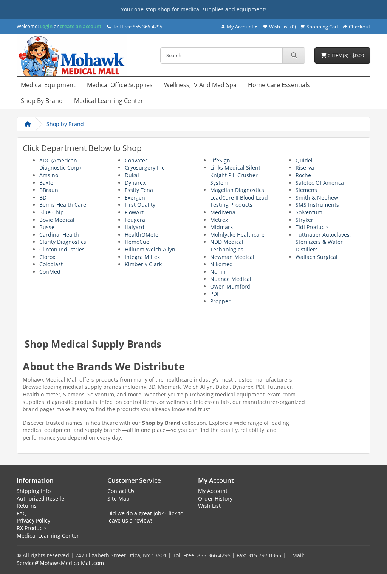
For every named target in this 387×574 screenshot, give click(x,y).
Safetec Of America (320, 182)
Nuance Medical (230, 278)
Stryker (304, 219)
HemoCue (137, 241)
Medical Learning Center (108, 101)
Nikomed (221, 264)
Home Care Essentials (279, 85)
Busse (46, 227)
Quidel (304, 160)
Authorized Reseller (42, 498)
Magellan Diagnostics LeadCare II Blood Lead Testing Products (239, 197)
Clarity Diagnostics (62, 241)
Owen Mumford (230, 286)
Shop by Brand (42, 101)
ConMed (49, 271)
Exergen (135, 197)
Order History (215, 498)
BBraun (48, 189)
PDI (214, 293)
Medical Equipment (48, 85)
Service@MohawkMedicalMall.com (60, 562)
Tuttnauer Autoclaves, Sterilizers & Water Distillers (323, 242)
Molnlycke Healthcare (237, 234)
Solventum (309, 212)
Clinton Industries (62, 249)
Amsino (48, 175)
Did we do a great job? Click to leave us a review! (145, 517)
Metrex (219, 219)
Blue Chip (51, 212)
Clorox (47, 256)
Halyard (134, 227)
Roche (303, 175)
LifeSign (220, 160)
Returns (27, 505)
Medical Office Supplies (120, 85)
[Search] (293, 55)
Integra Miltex (142, 256)
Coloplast (51, 264)
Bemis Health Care (62, 204)
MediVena (222, 212)
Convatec (136, 160)
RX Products (32, 528)
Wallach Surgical (316, 256)
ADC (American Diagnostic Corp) (60, 164)
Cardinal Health (59, 234)
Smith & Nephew (317, 197)
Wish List (209, 505)
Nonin (218, 271)
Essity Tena (139, 189)
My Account (213, 490)
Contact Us (121, 490)
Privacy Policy (33, 520)
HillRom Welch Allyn (150, 249)
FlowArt (134, 212)
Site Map (118, 498)
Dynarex (135, 182)
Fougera (135, 219)
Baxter (47, 182)
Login (46, 26)
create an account (80, 26)
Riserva (305, 167)
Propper (220, 301)
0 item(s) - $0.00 (345, 55)
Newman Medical (232, 256)
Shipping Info (34, 490)
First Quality (140, 204)
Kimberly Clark (143, 264)
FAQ (22, 513)
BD (42, 197)
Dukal (132, 175)
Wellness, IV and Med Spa (200, 85)
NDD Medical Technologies (226, 245)
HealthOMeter (143, 234)
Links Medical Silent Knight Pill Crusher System (235, 175)
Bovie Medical (56, 219)
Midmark (221, 227)
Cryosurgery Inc (144, 167)
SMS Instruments (317, 204)
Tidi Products (312, 227)
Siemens (306, 189)
